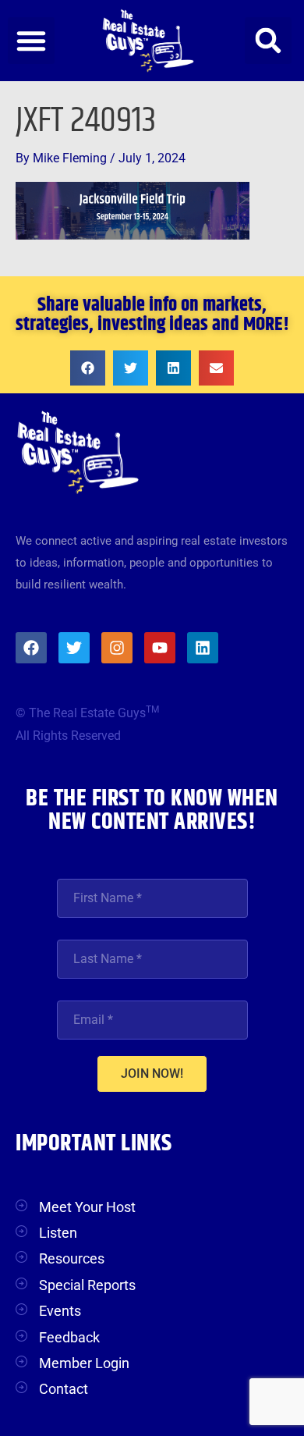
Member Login (84, 1363)
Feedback (69, 1337)
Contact (63, 1389)
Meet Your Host (87, 1207)
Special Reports (87, 1285)
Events (60, 1311)
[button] (31, 40)
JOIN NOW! (152, 1073)
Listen (58, 1233)
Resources (71, 1258)
